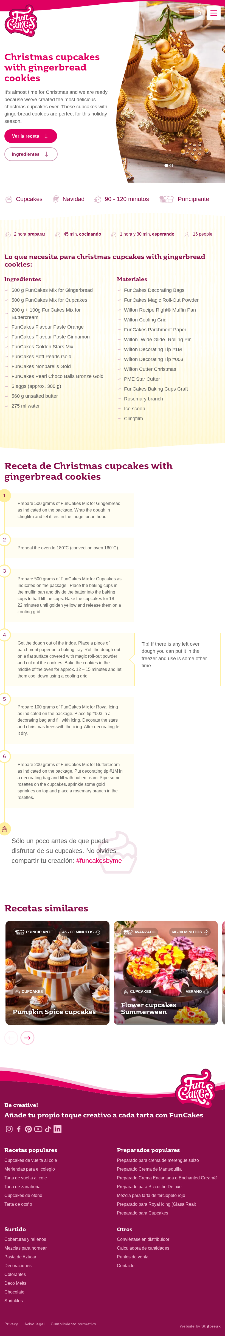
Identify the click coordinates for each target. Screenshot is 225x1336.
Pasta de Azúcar (20, 1257)
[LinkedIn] (57, 1129)
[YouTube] (38, 1129)
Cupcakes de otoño (23, 1195)
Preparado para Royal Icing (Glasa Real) (156, 1204)
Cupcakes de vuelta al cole (30, 1160)
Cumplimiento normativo (73, 1324)
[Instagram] (9, 1129)
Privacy (11, 1324)
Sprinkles (13, 1300)
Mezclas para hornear (25, 1248)
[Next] (27, 1038)
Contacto (125, 1265)
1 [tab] (166, 165)
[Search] (199, 13)
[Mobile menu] (214, 13)
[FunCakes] (21, 20)
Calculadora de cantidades (143, 1248)
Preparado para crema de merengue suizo (158, 1160)
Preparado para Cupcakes (142, 1213)
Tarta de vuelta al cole (25, 1178)
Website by (200, 1326)
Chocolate (14, 1292)
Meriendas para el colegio (29, 1169)
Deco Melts (15, 1283)
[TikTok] (48, 1129)
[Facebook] (19, 1129)
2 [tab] (171, 165)
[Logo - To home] (195, 1090)
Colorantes (15, 1274)
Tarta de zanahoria (22, 1186)
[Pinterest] (28, 1129)
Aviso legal (34, 1324)
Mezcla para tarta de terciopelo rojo (151, 1195)
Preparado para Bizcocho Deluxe (149, 1186)
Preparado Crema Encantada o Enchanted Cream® (167, 1178)
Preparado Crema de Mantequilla (149, 1169)
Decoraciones (18, 1265)
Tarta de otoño (18, 1204)
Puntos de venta (132, 1257)
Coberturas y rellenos (25, 1239)
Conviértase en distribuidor (143, 1239)
